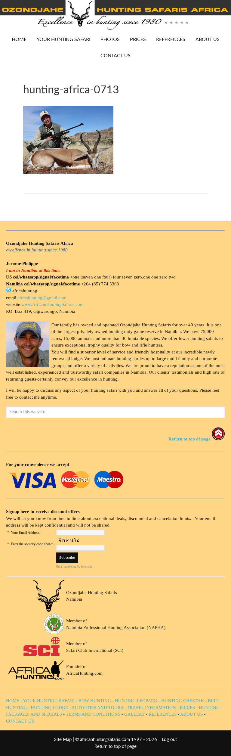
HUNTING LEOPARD (136, 700)
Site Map (63, 739)
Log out (169, 739)
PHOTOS (108, 39)
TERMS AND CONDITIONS (93, 714)
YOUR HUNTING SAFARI (61, 39)
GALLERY (134, 714)
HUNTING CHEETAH (182, 700)
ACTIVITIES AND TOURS (97, 707)
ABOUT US (208, 39)
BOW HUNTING (95, 700)
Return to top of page (115, 746)
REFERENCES (170, 39)
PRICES (135, 39)
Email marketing (66, 566)
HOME (19, 39)
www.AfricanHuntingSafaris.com (52, 304)
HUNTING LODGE (49, 707)
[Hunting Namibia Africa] (115, 28)
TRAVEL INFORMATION (151, 707)
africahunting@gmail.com (41, 297)
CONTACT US (115, 55)
